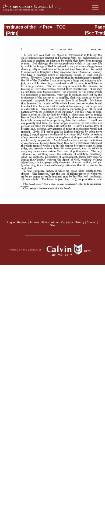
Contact (91, 222)
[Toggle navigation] (95, 7)
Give (52, 225)
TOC (61, 27)
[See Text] (95, 33)
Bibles (45, 222)
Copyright (67, 222)
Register (22, 222)
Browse (34, 222)
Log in (11, 222)
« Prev (45, 27)
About (55, 222)
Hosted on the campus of (25, 249)
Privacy (79, 222)
